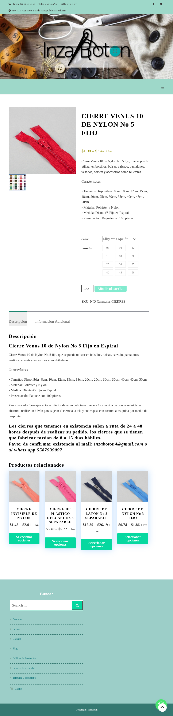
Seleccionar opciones (24, 538)
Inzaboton (92, 709)
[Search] (77, 605)
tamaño (86, 248)
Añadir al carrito (110, 288)
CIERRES (118, 301)
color (85, 239)
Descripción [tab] (18, 321)
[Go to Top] (162, 707)
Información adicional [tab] (52, 321)
